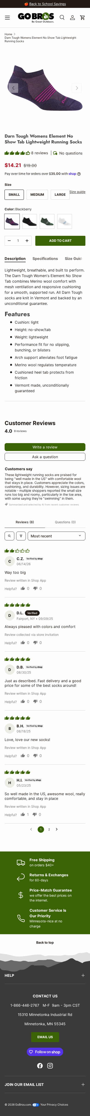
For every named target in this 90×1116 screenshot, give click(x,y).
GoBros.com (23, 1104)
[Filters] (21, 536)
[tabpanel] (45, 330)
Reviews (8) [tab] (25, 522)
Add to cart (60, 241)
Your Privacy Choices (54, 1104)
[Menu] (7, 18)
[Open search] (9, 536)
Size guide (77, 192)
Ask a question (45, 456)
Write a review (45, 447)
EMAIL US (45, 1037)
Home (8, 34)
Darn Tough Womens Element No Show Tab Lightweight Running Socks (40, 39)
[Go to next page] (58, 829)
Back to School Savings (47, 4)
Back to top (45, 942)
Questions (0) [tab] (65, 522)
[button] (83, 18)
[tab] (15, 258)
